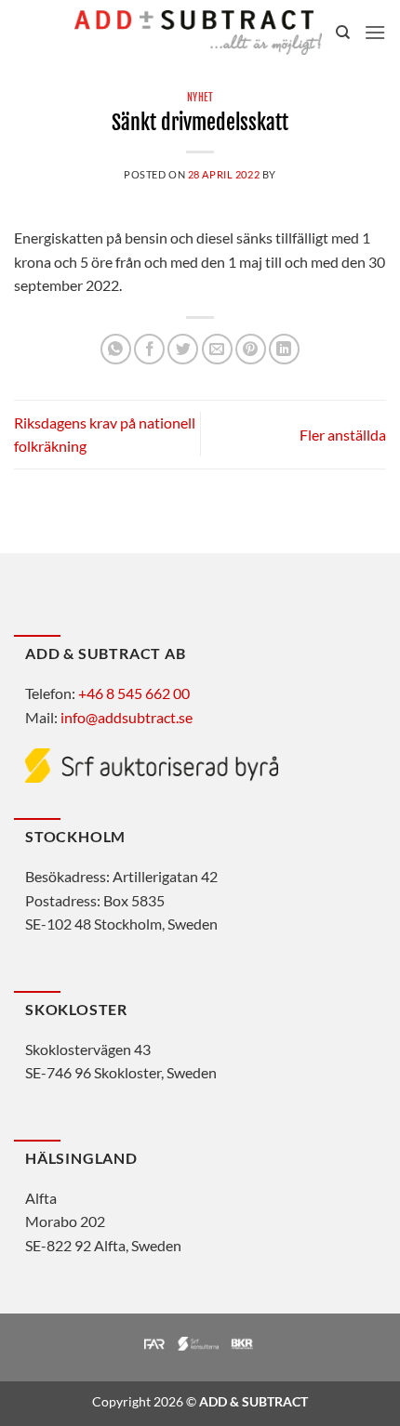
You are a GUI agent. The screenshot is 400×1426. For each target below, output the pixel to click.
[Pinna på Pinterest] (250, 349)
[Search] (343, 32)
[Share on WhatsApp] (115, 349)
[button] (375, 32)
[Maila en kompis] (217, 349)
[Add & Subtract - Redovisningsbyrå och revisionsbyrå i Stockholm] (198, 32)
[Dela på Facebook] (149, 349)
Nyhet (200, 97)
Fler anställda (343, 434)
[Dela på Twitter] (182, 349)
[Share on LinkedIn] (284, 349)
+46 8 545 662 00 (134, 693)
